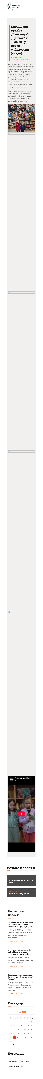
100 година (13, 1061)
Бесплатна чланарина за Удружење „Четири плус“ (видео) (20, 977)
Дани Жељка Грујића (18, 894)
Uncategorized (16, 57)
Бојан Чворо (25, 1061)
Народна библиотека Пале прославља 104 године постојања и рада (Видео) (20, 924)
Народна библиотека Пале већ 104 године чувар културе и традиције (20, 952)
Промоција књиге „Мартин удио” (21, 881)
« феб (14, 1044)
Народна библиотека (16, 1066)
